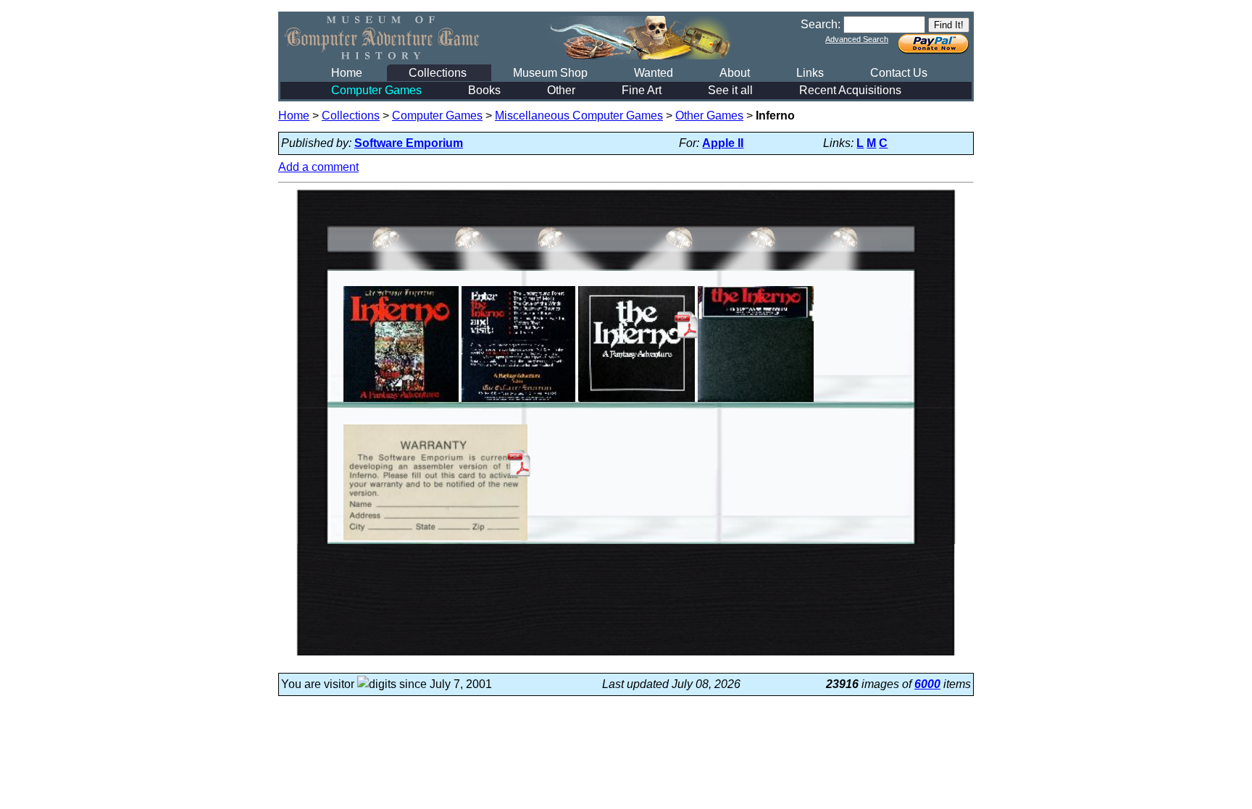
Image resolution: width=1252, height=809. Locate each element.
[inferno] (401, 401)
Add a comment (318, 167)
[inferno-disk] (756, 401)
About (734, 73)
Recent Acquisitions (850, 90)
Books (484, 90)
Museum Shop (550, 73)
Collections (438, 73)
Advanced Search (856, 39)
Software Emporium (408, 143)
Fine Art (642, 90)
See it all (730, 90)
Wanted (653, 73)
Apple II (722, 143)
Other (561, 90)
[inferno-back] (518, 401)
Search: (820, 24)
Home (346, 73)
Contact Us (898, 73)
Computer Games (376, 90)
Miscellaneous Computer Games (579, 115)
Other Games (709, 115)
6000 (927, 684)
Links (810, 73)
